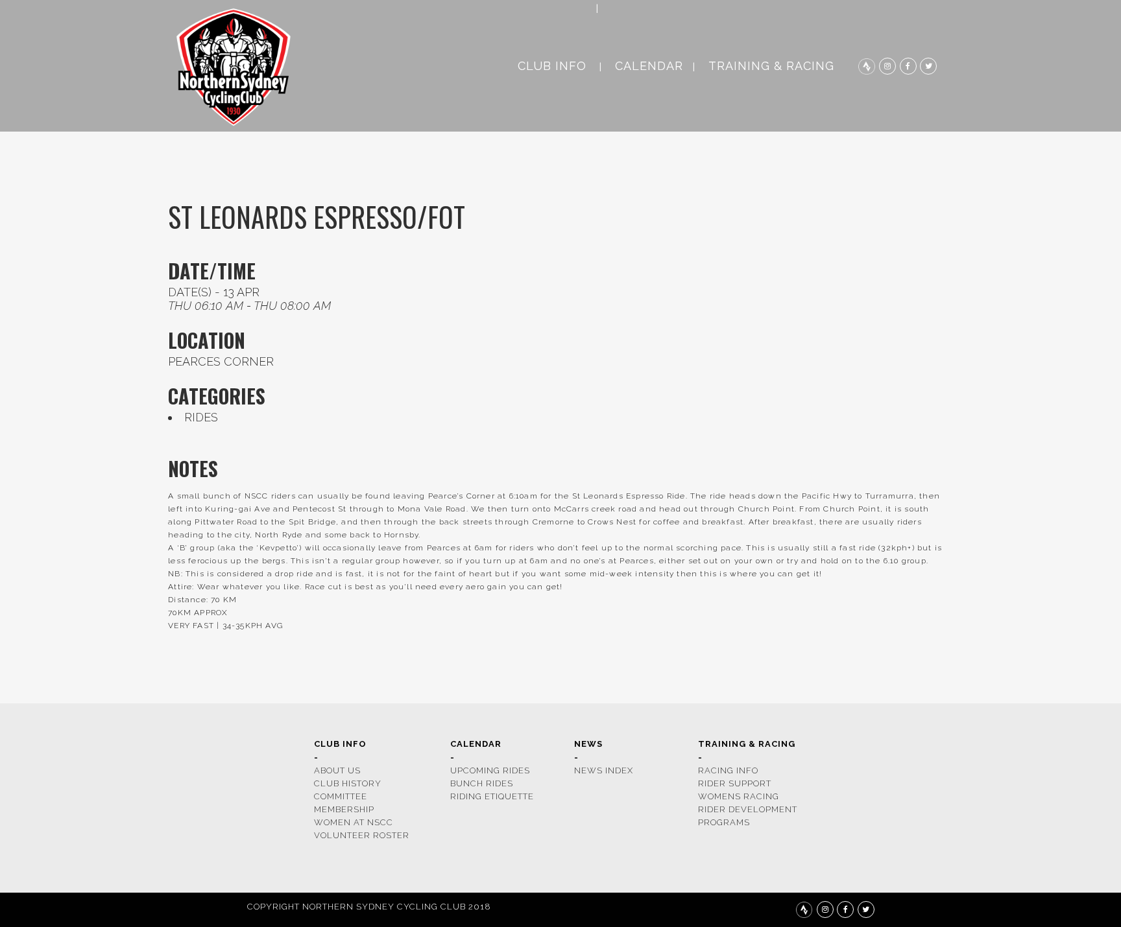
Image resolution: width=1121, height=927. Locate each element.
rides (201, 417)
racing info (728, 770)
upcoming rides (490, 770)
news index (603, 770)
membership (344, 809)
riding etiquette (492, 796)
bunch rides (481, 783)
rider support (734, 783)
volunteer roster (361, 835)
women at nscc (353, 822)
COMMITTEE (340, 796)
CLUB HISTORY (347, 783)
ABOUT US (337, 770)
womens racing (738, 796)
